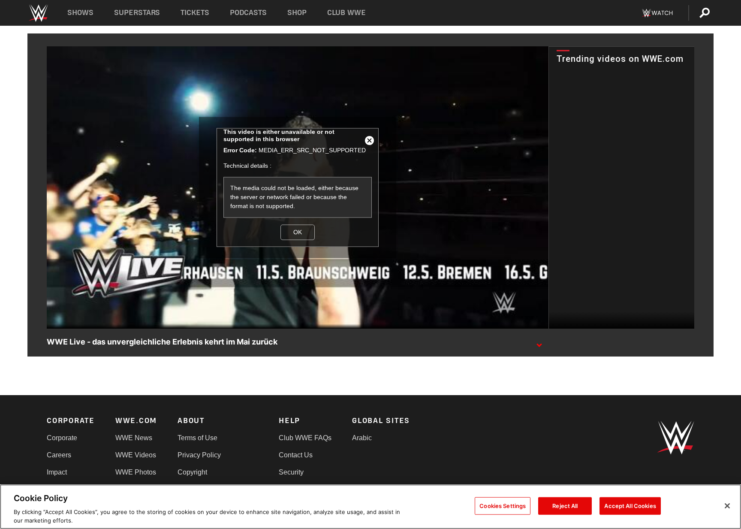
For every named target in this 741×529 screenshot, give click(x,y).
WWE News (133, 437)
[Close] (727, 505)
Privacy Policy (199, 455)
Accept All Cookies (630, 505)
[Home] (38, 13)
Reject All (565, 505)
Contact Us (296, 455)
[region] (370, 506)
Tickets (195, 13)
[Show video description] (539, 342)
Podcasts (248, 13)
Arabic (362, 437)
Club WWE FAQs (305, 437)
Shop (297, 13)
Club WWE (346, 13)
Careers (59, 455)
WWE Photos (135, 472)
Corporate (62, 437)
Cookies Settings (502, 505)
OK (297, 232)
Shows (80, 13)
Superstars (137, 13)
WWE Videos (135, 455)
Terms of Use (197, 437)
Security (291, 472)
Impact (57, 472)
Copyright (192, 472)
